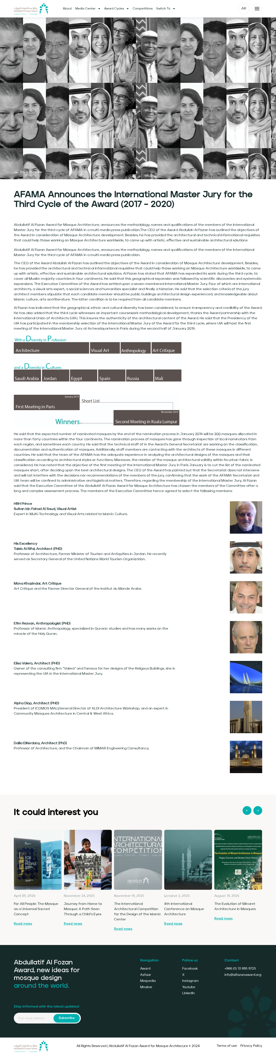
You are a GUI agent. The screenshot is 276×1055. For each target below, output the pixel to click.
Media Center (85, 8)
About (67, 8)
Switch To (163, 8)
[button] (247, 810)
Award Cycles (114, 8)
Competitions (143, 8)
